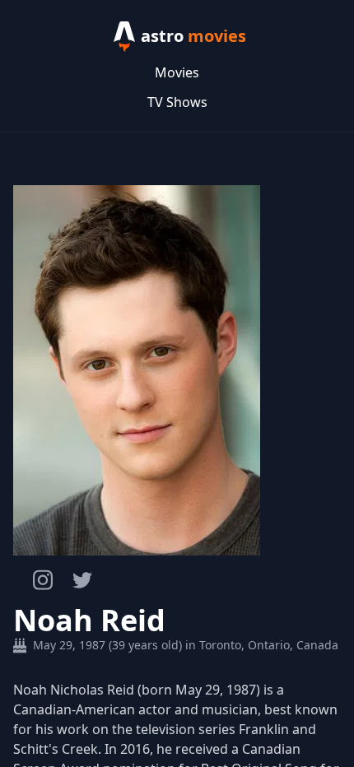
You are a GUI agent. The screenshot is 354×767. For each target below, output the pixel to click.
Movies (177, 72)
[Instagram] (43, 580)
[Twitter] (82, 580)
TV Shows (177, 102)
